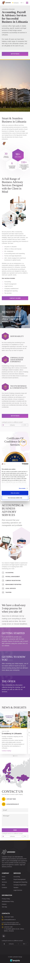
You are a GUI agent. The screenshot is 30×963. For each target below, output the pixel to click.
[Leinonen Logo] (6, 2)
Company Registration (19, 885)
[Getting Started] (15, 639)
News (3, 885)
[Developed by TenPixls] (15, 960)
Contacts (4, 887)
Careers (4, 904)
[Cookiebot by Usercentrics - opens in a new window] (22, 464)
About (3, 879)
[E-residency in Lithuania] (13, 719)
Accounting (16, 876)
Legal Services (17, 890)
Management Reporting (20, 882)
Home (3, 876)
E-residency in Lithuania (11, 733)
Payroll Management (19, 879)
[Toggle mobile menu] (27, 3)
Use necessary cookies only (15, 497)
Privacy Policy (6, 899)
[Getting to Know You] (15, 663)
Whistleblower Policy (8, 901)
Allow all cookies (15, 493)
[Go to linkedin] (3, 936)
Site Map (4, 907)
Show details (22, 488)
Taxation (15, 887)
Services (4, 882)
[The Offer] (15, 686)
